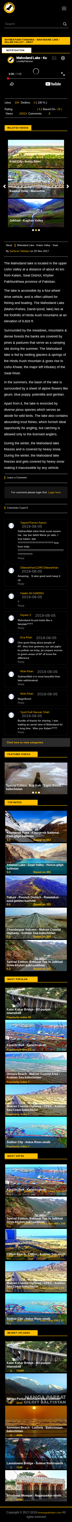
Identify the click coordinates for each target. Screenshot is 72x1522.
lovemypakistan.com (50, 1480)
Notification (15, 50)
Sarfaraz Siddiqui (20, 251)
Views (9, 113)
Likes (8, 102)
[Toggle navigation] (64, 8)
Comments (35, 113)
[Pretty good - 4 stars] (29, 109)
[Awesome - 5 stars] (34, 109)
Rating (8, 109)
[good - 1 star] (15, 109)
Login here (54, 492)
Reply (21, 558)
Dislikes (25, 102)
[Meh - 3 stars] (24, 109)
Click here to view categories (24, 742)
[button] (4, 186)
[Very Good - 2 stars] (20, 109)
